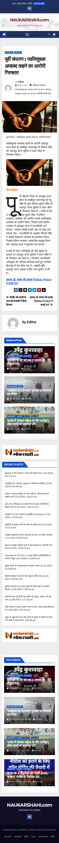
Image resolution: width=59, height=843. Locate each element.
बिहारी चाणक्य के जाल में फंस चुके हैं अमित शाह (23, 576)
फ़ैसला (34, 837)
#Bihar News (39, 85)
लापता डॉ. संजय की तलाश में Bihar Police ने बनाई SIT (41, 301)
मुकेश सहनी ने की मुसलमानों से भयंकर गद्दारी (22, 566)
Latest (19, 356)
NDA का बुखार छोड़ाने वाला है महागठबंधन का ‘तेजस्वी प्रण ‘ (29, 545)
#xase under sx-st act (25, 93)
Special (18, 52)
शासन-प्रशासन (43, 837)
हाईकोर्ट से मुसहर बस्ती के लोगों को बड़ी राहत (23, 524)
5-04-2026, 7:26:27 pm (19, 751)
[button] (49, 34)
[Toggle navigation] (27, 34)
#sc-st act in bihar (42, 89)
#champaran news (24, 89)
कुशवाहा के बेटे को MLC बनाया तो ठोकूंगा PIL (26, 362)
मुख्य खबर (8, 837)
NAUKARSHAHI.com (29, 19)
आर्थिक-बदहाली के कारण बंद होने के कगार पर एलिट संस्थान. (29, 535)
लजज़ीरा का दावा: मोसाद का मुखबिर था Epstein (24, 514)
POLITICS (28, 356)
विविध (52, 837)
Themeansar (50, 830)
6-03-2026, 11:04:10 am (20, 782)
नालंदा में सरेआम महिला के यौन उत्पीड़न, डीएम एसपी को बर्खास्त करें (28, 422)
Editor (21, 82)
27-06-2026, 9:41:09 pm (20, 719)
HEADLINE (9, 52)
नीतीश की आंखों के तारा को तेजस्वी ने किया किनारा (16, 301)
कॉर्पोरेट (26, 837)
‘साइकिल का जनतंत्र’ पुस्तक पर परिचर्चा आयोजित (29, 392)
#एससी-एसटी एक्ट (44, 93)
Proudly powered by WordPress (16, 830)
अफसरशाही (17, 837)
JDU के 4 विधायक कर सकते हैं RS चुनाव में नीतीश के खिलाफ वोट (27, 775)
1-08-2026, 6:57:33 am (19, 688)
